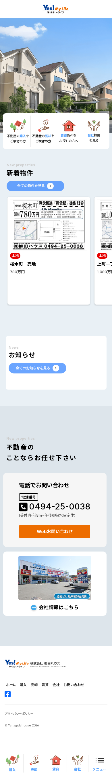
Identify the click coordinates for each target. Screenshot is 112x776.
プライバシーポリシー (19, 714)
